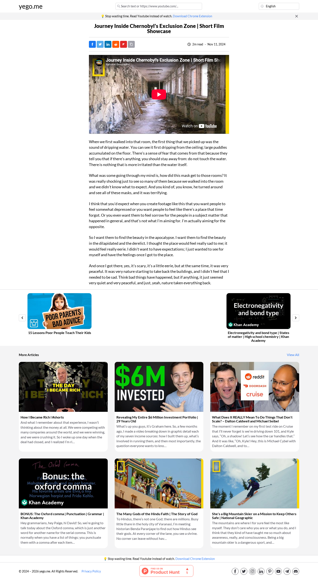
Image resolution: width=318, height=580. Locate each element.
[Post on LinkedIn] (107, 44)
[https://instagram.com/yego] (252, 571)
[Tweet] (100, 44)
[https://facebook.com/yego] (235, 571)
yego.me (31, 6)
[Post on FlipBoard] (123, 44)
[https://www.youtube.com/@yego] (278, 571)
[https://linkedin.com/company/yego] (261, 571)
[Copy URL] (131, 44)
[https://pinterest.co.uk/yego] (269, 571)
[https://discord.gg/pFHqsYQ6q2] (295, 571)
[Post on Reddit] (115, 44)
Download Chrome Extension (192, 16)
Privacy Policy (91, 571)
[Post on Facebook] (92, 44)
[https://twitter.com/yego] (243, 571)
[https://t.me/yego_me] (287, 571)
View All (293, 355)
